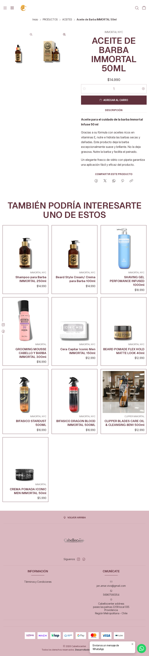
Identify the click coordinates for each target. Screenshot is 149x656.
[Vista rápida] (42, 247)
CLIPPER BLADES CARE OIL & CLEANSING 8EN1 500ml (124, 423)
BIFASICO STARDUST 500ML (31, 423)
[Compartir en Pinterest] (123, 181)
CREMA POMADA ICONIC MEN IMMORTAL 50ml (28, 491)
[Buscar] (137, 8)
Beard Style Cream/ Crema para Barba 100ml (75, 279)
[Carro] (144, 8)
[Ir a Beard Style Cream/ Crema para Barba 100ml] (74, 248)
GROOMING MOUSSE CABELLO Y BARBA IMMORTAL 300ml (30, 353)
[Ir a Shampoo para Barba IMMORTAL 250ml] (25, 248)
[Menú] (5, 8)
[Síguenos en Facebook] (84, 559)
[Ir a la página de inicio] (24, 8)
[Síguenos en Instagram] (78, 559)
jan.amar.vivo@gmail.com (111, 585)
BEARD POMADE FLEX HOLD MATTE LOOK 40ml (123, 351)
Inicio (35, 19)
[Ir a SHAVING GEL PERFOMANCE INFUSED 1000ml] (123, 248)
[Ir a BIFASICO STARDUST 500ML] (25, 392)
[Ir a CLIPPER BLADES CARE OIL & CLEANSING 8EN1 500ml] (123, 392)
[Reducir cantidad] (84, 88)
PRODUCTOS (50, 19)
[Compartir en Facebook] (96, 181)
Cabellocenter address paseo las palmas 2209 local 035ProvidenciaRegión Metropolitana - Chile (111, 608)
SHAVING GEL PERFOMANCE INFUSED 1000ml (127, 281)
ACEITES (67, 19)
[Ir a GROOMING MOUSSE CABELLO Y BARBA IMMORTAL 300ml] (25, 320)
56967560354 (111, 594)
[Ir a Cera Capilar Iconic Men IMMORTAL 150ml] (74, 320)
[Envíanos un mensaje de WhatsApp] (141, 648)
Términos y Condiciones (37, 581)
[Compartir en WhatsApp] (114, 181)
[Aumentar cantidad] (143, 88)
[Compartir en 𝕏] (105, 181)
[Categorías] (12, 8)
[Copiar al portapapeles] (131, 181)
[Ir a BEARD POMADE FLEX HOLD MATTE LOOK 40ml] (123, 320)
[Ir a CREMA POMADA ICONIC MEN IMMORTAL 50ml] (25, 460)
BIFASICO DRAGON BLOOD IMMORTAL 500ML (75, 423)
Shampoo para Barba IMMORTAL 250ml (30, 279)
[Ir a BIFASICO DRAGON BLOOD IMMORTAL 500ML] (74, 392)
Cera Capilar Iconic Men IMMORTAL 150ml (77, 351)
